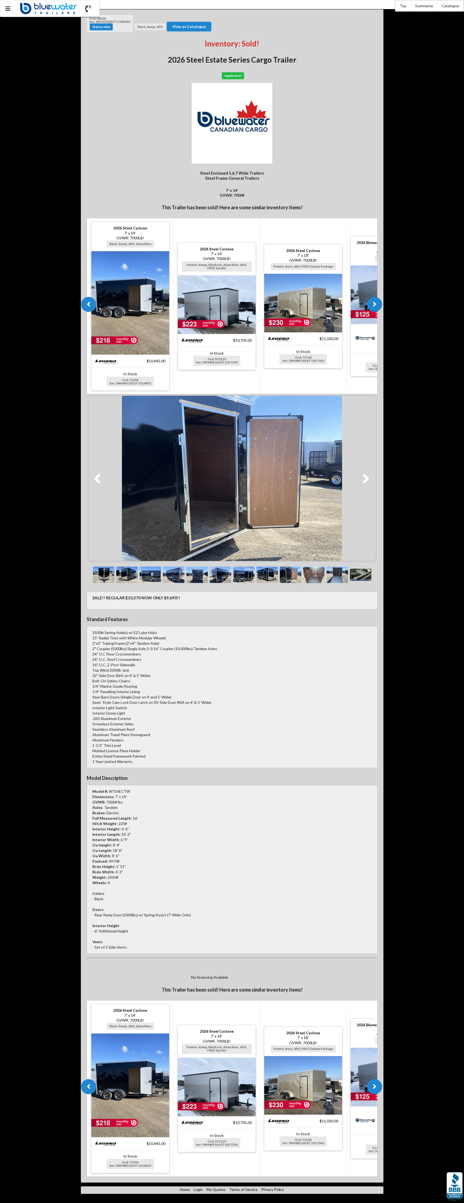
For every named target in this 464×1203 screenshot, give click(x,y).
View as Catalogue (189, 26)
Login (198, 1189)
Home (185, 1189)
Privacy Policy (272, 1189)
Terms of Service (243, 1189)
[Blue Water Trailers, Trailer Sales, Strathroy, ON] (455, 1187)
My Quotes (216, 1189)
